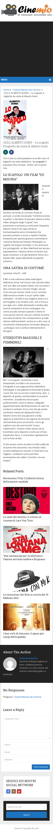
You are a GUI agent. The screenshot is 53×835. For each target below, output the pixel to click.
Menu (4, 79)
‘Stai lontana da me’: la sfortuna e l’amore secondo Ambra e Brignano (24, 557)
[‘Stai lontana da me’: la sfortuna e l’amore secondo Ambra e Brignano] (26, 539)
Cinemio (17, 828)
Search (26, 815)
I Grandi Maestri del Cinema (27, 697)
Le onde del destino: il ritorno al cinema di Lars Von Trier (22, 518)
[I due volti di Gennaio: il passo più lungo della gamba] (26, 616)
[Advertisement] (26, 49)
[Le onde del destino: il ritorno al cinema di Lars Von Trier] (26, 500)
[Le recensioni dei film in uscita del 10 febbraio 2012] (26, 578)
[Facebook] (8, 791)
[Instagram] (14, 791)
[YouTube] (19, 791)
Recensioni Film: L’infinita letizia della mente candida (23, 480)
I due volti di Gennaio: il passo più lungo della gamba (23, 635)
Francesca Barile (28, 658)
